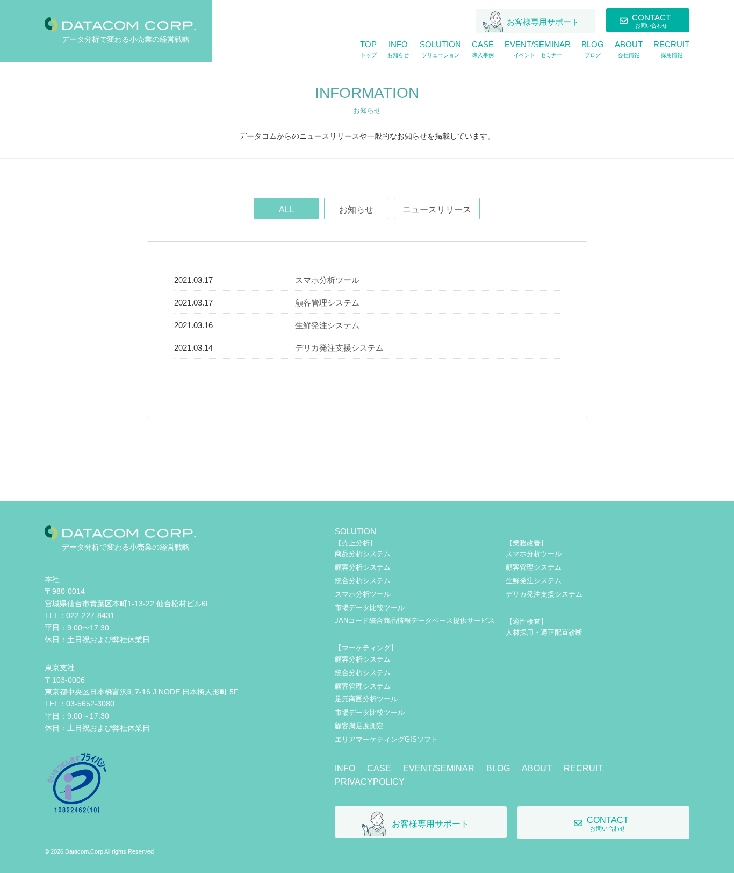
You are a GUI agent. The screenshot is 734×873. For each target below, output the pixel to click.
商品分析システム (363, 554)
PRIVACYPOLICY (370, 781)
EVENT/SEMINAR (438, 768)
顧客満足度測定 (359, 726)
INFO (345, 768)
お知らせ (356, 209)
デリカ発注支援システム (339, 347)
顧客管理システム (327, 302)
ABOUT (537, 768)
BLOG (498, 768)
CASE (379, 768)
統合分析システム (363, 581)
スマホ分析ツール (327, 280)
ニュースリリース (436, 209)
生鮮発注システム (327, 325)
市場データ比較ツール (370, 608)
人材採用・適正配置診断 (544, 632)
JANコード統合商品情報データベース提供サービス (415, 620)
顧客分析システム (363, 567)
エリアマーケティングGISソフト (386, 739)
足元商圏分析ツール (366, 699)
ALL (286, 209)
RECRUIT (583, 768)
